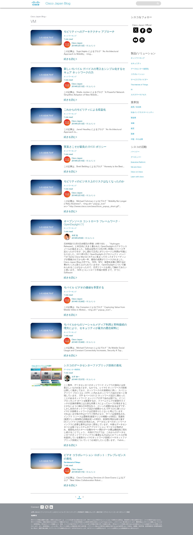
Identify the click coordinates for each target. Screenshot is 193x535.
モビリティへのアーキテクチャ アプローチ (89, 31)
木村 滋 (75, 235)
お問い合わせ (35, 512)
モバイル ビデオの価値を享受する (84, 287)
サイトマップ (71, 512)
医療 (132, 134)
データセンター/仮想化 (140, 69)
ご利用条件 (80, 512)
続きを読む (70, 59)
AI (131, 89)
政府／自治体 (136, 107)
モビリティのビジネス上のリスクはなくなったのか (94, 181)
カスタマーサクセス (138, 95)
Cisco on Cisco (137, 172)
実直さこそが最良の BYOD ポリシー (85, 147)
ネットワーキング (138, 58)
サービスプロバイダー (139, 80)
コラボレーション (138, 74)
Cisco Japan (77, 43)
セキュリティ (136, 63)
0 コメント (91, 46)
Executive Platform (138, 162)
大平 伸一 (76, 377)
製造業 (133, 118)
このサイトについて (58, 512)
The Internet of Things (139, 85)
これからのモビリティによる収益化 (85, 109)
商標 (128, 512)
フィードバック (46, 512)
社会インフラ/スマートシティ (142, 112)
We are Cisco (136, 167)
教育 (132, 128)
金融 (132, 123)
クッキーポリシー (119, 512)
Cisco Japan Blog (38, 17)
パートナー (135, 152)
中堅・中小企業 (137, 139)
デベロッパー (136, 157)
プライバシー (108, 512)
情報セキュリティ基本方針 (94, 512)
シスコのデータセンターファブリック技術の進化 (93, 365)
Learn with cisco (137, 177)
